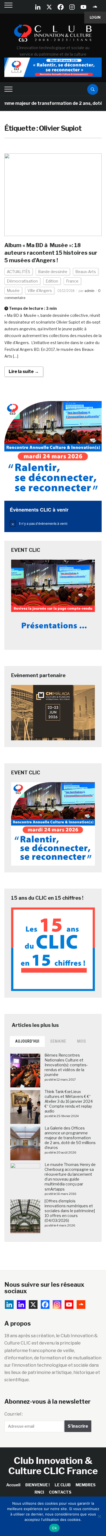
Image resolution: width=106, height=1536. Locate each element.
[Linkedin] (21, 1304)
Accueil (13, 1485)
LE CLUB (63, 1485)
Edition (52, 281)
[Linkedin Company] (38, 7)
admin (89, 291)
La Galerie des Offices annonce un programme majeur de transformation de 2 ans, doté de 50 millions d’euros (70, 1138)
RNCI (39, 1492)
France (72, 281)
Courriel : (13, 1414)
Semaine (58, 1041)
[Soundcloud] (95, 7)
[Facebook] (61, 7)
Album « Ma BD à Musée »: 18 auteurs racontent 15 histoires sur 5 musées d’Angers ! (50, 253)
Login (95, 17)
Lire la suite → (24, 371)
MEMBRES (86, 1485)
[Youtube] (83, 7)
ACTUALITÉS (18, 271)
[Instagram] (72, 7)
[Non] (99, 1516)
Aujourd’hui (27, 1041)
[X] (49, 7)
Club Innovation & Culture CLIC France (53, 1465)
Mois (81, 1041)
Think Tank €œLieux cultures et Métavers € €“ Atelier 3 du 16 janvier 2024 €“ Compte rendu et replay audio (69, 1101)
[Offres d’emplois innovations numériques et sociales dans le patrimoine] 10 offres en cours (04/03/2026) (70, 1211)
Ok (54, 1528)
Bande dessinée (52, 271)
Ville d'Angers (39, 290)
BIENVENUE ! (37, 1485)
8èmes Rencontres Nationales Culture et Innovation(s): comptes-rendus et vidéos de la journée (66, 1065)
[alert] (53, 523)
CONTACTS (60, 1492)
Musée (13, 290)
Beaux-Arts (85, 271)
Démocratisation (22, 281)
